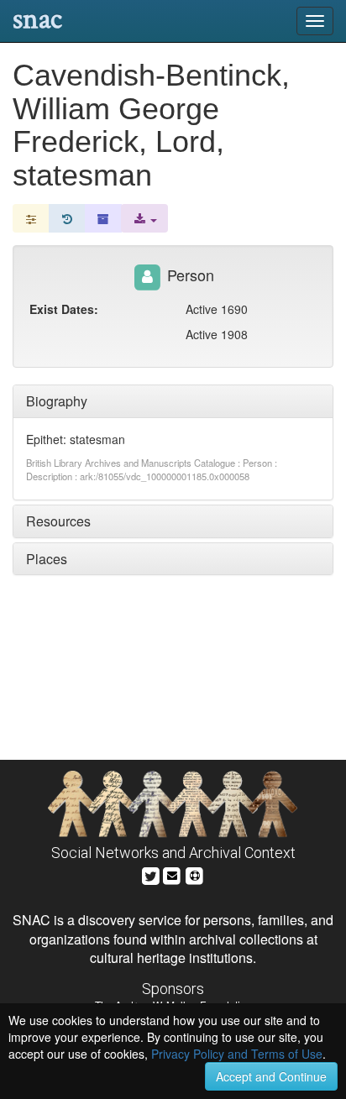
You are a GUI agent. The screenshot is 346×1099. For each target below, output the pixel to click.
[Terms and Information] (195, 873)
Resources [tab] (58, 521)
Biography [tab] (56, 401)
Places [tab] (46, 558)
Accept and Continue (271, 1076)
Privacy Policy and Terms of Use (236, 1053)
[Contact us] (172, 873)
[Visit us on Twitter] (151, 873)
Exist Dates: (63, 309)
